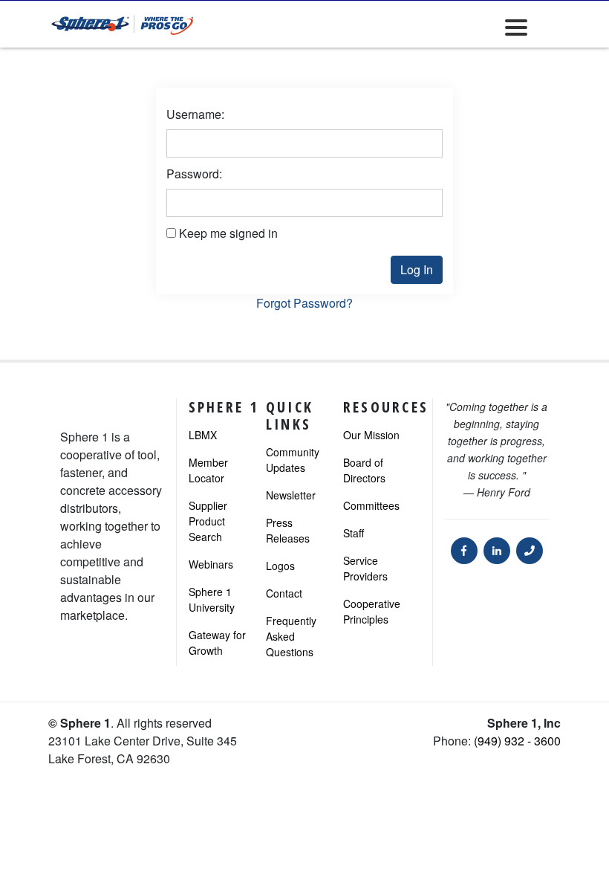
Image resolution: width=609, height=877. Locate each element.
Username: (195, 114)
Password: (194, 173)
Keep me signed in (228, 233)
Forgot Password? (304, 302)
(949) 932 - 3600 (517, 740)
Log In (416, 269)
